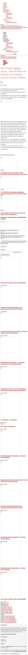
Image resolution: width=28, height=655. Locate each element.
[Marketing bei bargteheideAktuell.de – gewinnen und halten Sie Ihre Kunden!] (11, 304)
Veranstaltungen (6, 10)
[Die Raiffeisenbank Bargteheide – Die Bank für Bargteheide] (11, 453)
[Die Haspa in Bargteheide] (3, 423)
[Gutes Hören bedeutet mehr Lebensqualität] (11, 280)
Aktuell (4, 3)
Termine (5, 4)
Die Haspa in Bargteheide (8, 426)
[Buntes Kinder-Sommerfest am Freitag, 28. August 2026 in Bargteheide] (9, 209)
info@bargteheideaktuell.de (19, 651)
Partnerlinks (8, 17)
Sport (4, 8)
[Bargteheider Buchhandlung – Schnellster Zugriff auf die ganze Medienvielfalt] (11, 359)
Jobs (7, 15)
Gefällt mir (8, 639)
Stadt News (5, 9)
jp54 (1, 82)
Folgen (8, 640)
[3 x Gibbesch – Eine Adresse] (11, 417)
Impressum (8, 21)
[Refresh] (3, 249)
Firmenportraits (9, 13)
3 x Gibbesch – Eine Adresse (9, 419)
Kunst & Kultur (5, 63)
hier (6, 650)
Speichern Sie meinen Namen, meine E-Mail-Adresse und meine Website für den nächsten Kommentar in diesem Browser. (14, 242)
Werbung (9, 646)
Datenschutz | (10, 634)
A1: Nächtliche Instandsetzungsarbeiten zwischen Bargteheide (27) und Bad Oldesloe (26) (13, 194)
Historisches (8, 14)
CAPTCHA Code (17, 252)
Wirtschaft (5, 6)
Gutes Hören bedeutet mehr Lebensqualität (13, 282)
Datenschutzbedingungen (11, 22)
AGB (15, 634)
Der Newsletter (9, 18)
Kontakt (5, 19)
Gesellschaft (5, 61)
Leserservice (6, 12)
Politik (4, 5)
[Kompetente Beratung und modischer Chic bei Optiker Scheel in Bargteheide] (11, 328)
